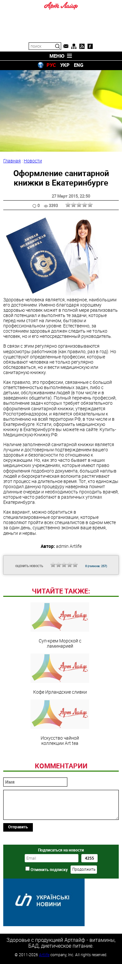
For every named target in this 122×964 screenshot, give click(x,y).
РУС (51, 65)
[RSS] (82, 46)
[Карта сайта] (73, 46)
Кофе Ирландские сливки (60, 692)
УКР (65, 65)
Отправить (18, 826)
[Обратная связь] (65, 46)
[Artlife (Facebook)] (90, 46)
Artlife (44, 954)
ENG (78, 65)
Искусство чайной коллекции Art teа (60, 740)
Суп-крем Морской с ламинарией (60, 643)
